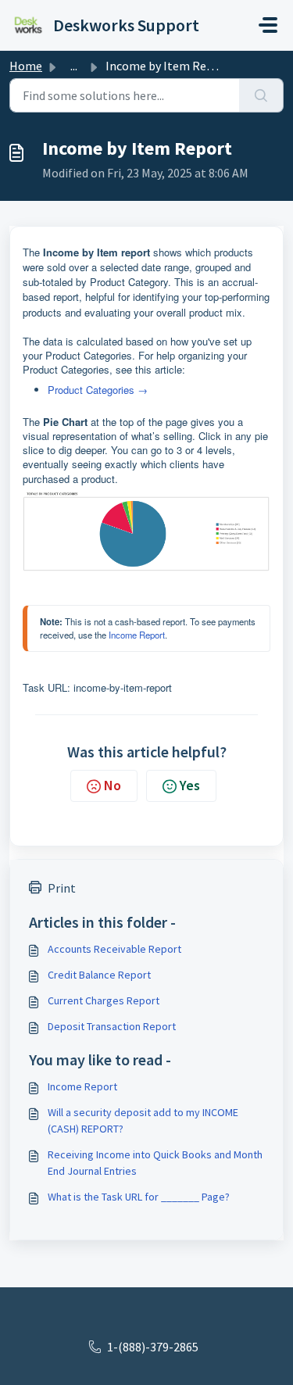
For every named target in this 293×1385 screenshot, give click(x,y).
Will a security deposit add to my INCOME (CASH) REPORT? (143, 1120)
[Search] (261, 95)
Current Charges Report (103, 1000)
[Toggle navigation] (268, 25)
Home (25, 65)
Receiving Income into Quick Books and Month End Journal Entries (155, 1162)
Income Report (137, 634)
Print (62, 888)
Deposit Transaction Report (112, 1026)
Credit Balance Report (99, 975)
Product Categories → (98, 389)
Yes (190, 785)
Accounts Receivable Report (114, 949)
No (112, 785)
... (73, 65)
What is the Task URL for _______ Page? (139, 1197)
